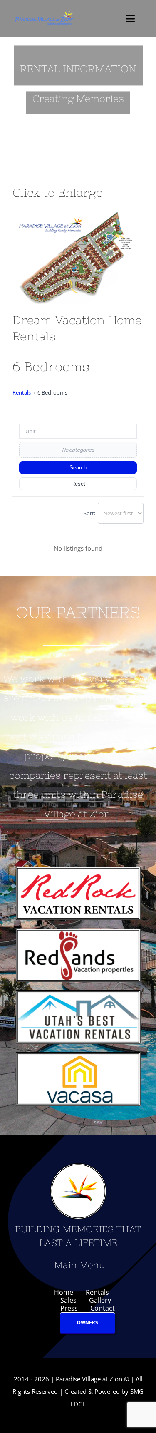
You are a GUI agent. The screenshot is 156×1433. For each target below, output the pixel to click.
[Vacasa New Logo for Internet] (78, 1055)
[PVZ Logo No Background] (43, 12)
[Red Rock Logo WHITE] (78, 869)
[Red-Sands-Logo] (78, 931)
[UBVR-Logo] (78, 993)
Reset (78, 484)
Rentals (21, 392)
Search (78, 467)
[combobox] (78, 431)
